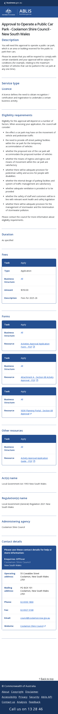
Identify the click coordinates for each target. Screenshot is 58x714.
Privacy (23, 697)
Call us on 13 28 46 (26, 708)
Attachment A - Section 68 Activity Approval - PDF (37, 379)
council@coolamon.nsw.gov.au (35, 618)
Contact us (8, 702)
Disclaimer (31, 691)
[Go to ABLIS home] (17, 12)
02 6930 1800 (26, 602)
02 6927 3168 (26, 610)
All (22, 278)
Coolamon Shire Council (33, 626)
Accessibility (9, 697)
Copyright (17, 691)
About (5, 691)
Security (34, 697)
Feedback (34, 702)
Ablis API (46, 697)
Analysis (22, 702)
